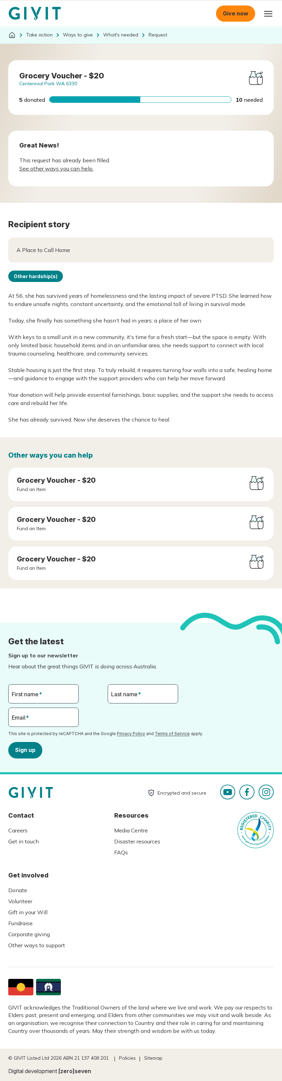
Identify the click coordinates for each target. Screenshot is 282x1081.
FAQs (121, 852)
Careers (18, 830)
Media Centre (131, 830)
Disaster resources (137, 841)
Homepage (34, 14)
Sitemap (153, 1058)
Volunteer (20, 901)
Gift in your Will (27, 912)
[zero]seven (74, 1071)
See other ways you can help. (56, 168)
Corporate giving (29, 934)
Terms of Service (172, 733)
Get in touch (23, 841)
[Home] (12, 35)
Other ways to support (36, 945)
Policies (127, 1058)
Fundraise (20, 923)
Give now (235, 13)
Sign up (25, 749)
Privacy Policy (131, 733)
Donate (17, 890)
